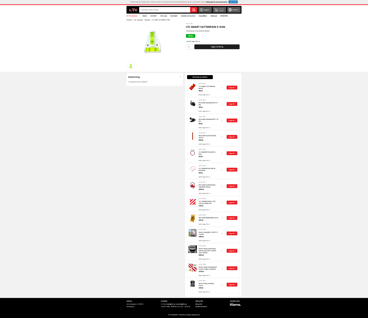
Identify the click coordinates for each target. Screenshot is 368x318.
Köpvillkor (203, 16)
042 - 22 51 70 (171, 307)
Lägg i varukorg (217, 47)
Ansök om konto (188, 16)
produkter (129, 20)
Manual (214, 16)
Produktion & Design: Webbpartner (189, 315)
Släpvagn (147, 20)
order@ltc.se (170, 304)
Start (145, 16)
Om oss (163, 16)
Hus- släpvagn (138, 20)
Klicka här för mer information (216, 2)
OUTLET (153, 16)
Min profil (199, 304)
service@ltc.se (181, 304)
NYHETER (224, 16)
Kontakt (174, 16)
